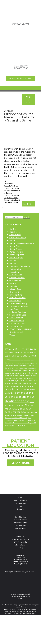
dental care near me (21, 373)
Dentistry (13, 263)
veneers (19, 614)
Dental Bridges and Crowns (21, 243)
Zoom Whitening (20, 528)
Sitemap (20, 548)
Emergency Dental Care (19, 266)
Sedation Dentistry (17, 312)
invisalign (13, 286)
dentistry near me (14, 411)
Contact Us (20, 509)
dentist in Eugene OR (22, 396)
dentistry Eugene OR (20, 408)
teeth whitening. (31, 614)
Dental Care (14, 246)
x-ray (13, 614)
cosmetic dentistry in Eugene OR (26, 368)
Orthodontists (9, 183)
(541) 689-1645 (23, 562)
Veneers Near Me (25, 425)
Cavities (12, 229)
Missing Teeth (15, 289)
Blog (20, 506)
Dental (12, 240)
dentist (10, 393)
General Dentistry (17, 277)
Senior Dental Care (17, 314)
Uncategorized (16, 332)
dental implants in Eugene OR (15, 386)
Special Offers (20, 536)
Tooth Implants (16, 326)
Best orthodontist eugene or (11, 188)
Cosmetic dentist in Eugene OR (17, 365)
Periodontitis (15, 300)
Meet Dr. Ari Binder (20, 500)
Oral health (17, 417)
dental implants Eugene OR (26, 383)
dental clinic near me (23, 375)
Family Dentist (15, 274)
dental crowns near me (21, 378)
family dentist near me (18, 415)
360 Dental (9, 349)
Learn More (20, 462)
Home (20, 498)
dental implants (12, 383)
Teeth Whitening (16, 320)
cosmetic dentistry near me (13, 370)
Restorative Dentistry (18, 306)
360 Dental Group (25, 349)
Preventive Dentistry (18, 303)
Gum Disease (15, 280)
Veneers (13, 335)
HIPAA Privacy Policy (20, 542)
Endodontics (15, 269)
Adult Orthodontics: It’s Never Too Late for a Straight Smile (19, 115)
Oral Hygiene (26, 418)
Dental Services (20, 517)
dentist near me (17, 401)
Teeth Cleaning (16, 317)
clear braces (14, 232)
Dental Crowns (15, 249)
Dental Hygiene (16, 252)
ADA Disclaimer (20, 545)
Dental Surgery (16, 257)
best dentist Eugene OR (13, 352)
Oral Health (14, 292)
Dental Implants (16, 254)
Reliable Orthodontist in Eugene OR (24, 423)
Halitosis (13, 283)
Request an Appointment (20, 78)
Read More (28, 203)
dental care (27, 370)
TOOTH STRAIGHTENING (20, 329)
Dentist (12, 260)
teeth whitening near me (12, 425)
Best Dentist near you (16, 360)
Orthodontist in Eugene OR (15, 420)
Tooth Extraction (16, 323)
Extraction (14, 272)
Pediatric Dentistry (17, 297)
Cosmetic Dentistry (17, 237)
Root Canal (14, 309)
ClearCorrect (15, 234)
